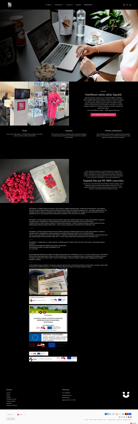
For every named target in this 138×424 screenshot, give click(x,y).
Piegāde (8, 397)
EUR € (21, 414)
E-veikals (48, 5)
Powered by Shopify (10, 419)
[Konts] (124, 5)
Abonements (58, 5)
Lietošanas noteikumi (11, 405)
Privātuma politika (10, 401)
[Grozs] (130, 5)
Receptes (78, 5)
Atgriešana (9, 403)
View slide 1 (33, 123)
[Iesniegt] (132, 418)
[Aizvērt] (135, 404)
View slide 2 (35, 123)
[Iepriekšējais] (3, 103)
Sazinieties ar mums (11, 399)
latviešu (10, 414)
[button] (127, 5)
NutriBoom (12, 418)
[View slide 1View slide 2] (34, 104)
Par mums (69, 5)
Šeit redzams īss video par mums (103, 115)
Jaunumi (8, 393)
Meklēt (8, 395)
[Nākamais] (65, 103)
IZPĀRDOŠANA (88, 5)
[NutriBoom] (9, 5)
